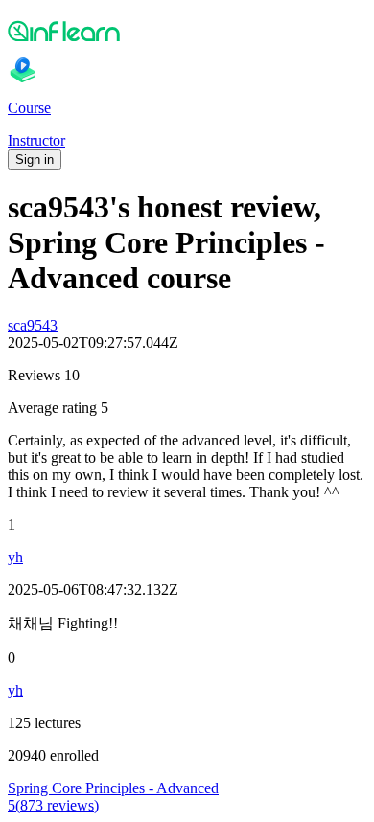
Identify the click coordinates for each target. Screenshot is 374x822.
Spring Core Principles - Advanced (113, 788)
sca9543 (33, 325)
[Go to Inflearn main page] (187, 31)
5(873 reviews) (53, 805)
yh (15, 557)
